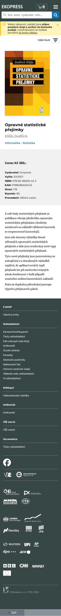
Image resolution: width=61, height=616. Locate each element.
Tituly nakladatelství (14, 336)
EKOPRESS (12, 6)
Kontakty (8, 355)
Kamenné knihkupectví (15, 331)
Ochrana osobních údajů (16, 369)
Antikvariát (9, 345)
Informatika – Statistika (20, 143)
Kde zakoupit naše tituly (16, 341)
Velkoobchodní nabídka (16, 395)
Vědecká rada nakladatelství (18, 373)
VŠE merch (9, 429)
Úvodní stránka (11, 350)
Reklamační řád (11, 364)
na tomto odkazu (27, 32)
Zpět (13, 612)
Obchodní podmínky (14, 359)
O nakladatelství (12, 378)
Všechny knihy (11, 314)
